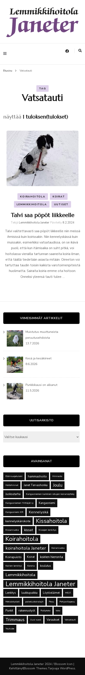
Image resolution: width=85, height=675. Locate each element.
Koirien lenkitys (13, 565)
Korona (31, 565)
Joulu (57, 485)
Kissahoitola (51, 521)
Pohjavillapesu (67, 601)
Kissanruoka (12, 530)
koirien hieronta (51, 557)
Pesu (51, 601)
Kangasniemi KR (14, 512)
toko (58, 610)
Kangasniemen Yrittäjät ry (19, 503)
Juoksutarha (12, 494)
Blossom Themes (35, 668)
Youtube (9, 628)
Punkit (9, 611)
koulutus (45, 566)
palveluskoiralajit (34, 601)
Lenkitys (10, 593)
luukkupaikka (29, 593)
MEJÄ (68, 592)
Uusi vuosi (35, 619)
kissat (28, 530)
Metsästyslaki (12, 601)
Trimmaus (15, 620)
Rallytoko (45, 610)
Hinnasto (57, 476)
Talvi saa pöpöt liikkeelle (42, 215)
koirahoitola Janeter (25, 548)
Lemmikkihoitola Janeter (34, 223)
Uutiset (61, 204)
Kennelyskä (38, 512)
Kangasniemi (47, 503)
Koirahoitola (32, 196)
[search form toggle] (80, 50)
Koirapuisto (13, 557)
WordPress (67, 668)
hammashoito (37, 476)
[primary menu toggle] (6, 53)
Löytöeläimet (51, 593)
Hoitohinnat (11, 485)
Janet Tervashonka (36, 485)
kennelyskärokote (18, 521)
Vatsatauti (70, 619)
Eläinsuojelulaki (13, 476)
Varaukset (53, 620)
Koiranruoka (58, 548)
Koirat (59, 196)
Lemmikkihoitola (32, 204)
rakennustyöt (27, 611)
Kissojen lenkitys (47, 530)
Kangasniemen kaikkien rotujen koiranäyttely (50, 494)
